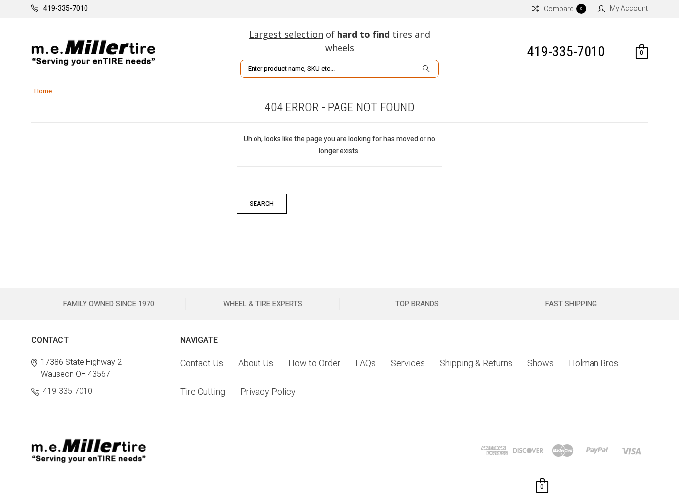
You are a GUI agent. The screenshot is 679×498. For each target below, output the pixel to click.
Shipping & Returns (476, 363)
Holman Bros (593, 363)
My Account (629, 8)
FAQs (365, 363)
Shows (540, 363)
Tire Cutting (202, 391)
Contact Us (201, 363)
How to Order (314, 363)
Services (408, 363)
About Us (255, 363)
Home (43, 91)
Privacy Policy (268, 391)
